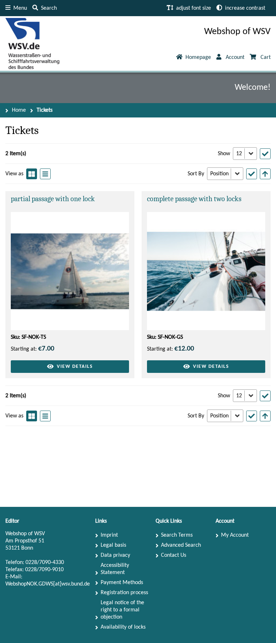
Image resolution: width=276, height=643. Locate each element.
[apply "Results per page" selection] (265, 153)
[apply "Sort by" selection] (251, 173)
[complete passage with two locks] (206, 271)
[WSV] (32, 43)
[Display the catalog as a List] (45, 173)
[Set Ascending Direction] (265, 173)
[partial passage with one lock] (70, 271)
